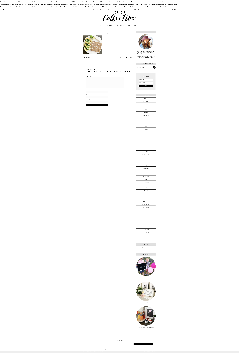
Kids (146, 165)
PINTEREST (131, 349)
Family (145, 148)
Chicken (146, 118)
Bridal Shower (146, 115)
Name (88, 90)
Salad (146, 193)
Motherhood (146, 171)
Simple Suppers (146, 204)
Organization (146, 176)
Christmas (146, 120)
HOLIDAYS (146, 157)
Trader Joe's (146, 229)
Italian (146, 162)
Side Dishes (146, 201)
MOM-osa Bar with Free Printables (146, 327)
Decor (146, 126)
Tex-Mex (146, 226)
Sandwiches (146, 196)
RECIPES (146, 190)
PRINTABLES (146, 182)
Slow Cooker (146, 207)
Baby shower (146, 101)
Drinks (146, 143)
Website (88, 100)
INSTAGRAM (120, 349)
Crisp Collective (119, 16)
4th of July (146, 98)
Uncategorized (146, 232)
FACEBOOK (108, 349)
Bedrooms (146, 104)
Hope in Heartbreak (146, 302)
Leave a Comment (87, 57)
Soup (146, 212)
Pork (146, 179)
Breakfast (146, 112)
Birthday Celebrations (146, 109)
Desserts (146, 129)
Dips (146, 134)
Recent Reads (146, 187)
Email (88, 95)
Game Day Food (145, 154)
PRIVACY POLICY (99, 351)
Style (146, 218)
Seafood (146, 198)
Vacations (146, 235)
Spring (146, 215)
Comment (89, 76)
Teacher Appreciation (146, 221)
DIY (146, 140)
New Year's (146, 173)
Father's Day (146, 151)
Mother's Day (146, 168)
